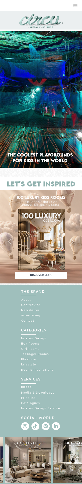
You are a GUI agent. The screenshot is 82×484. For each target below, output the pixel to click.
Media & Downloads (37, 392)
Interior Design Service (40, 408)
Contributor (30, 305)
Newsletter (30, 310)
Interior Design (33, 338)
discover (41, 275)
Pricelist (28, 398)
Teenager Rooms (35, 354)
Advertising (30, 315)
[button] (10, 241)
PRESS (26, 387)
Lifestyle (28, 364)
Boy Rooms (30, 343)
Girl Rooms (30, 348)
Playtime (28, 359)
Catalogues (30, 403)
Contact (27, 320)
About (26, 299)
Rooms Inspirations (37, 369)
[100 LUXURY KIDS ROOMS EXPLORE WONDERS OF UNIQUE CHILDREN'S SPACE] (41, 236)
